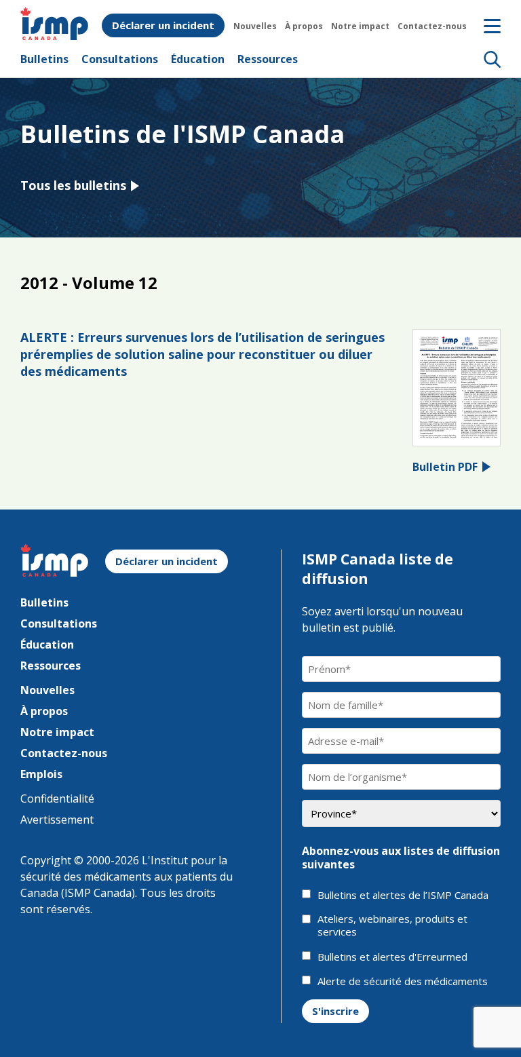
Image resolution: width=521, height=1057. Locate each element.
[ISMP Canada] (54, 35)
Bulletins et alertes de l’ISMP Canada (402, 895)
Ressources (267, 59)
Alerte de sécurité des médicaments (402, 981)
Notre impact (360, 26)
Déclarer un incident (163, 25)
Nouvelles (255, 26)
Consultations (119, 59)
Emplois (41, 774)
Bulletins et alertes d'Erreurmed (392, 956)
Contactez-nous (432, 26)
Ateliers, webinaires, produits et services (392, 925)
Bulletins (44, 59)
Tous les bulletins (73, 185)
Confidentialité (57, 798)
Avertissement (57, 819)
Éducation (198, 59)
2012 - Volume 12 (88, 282)
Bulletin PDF (445, 466)
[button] (492, 59)
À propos (304, 26)
